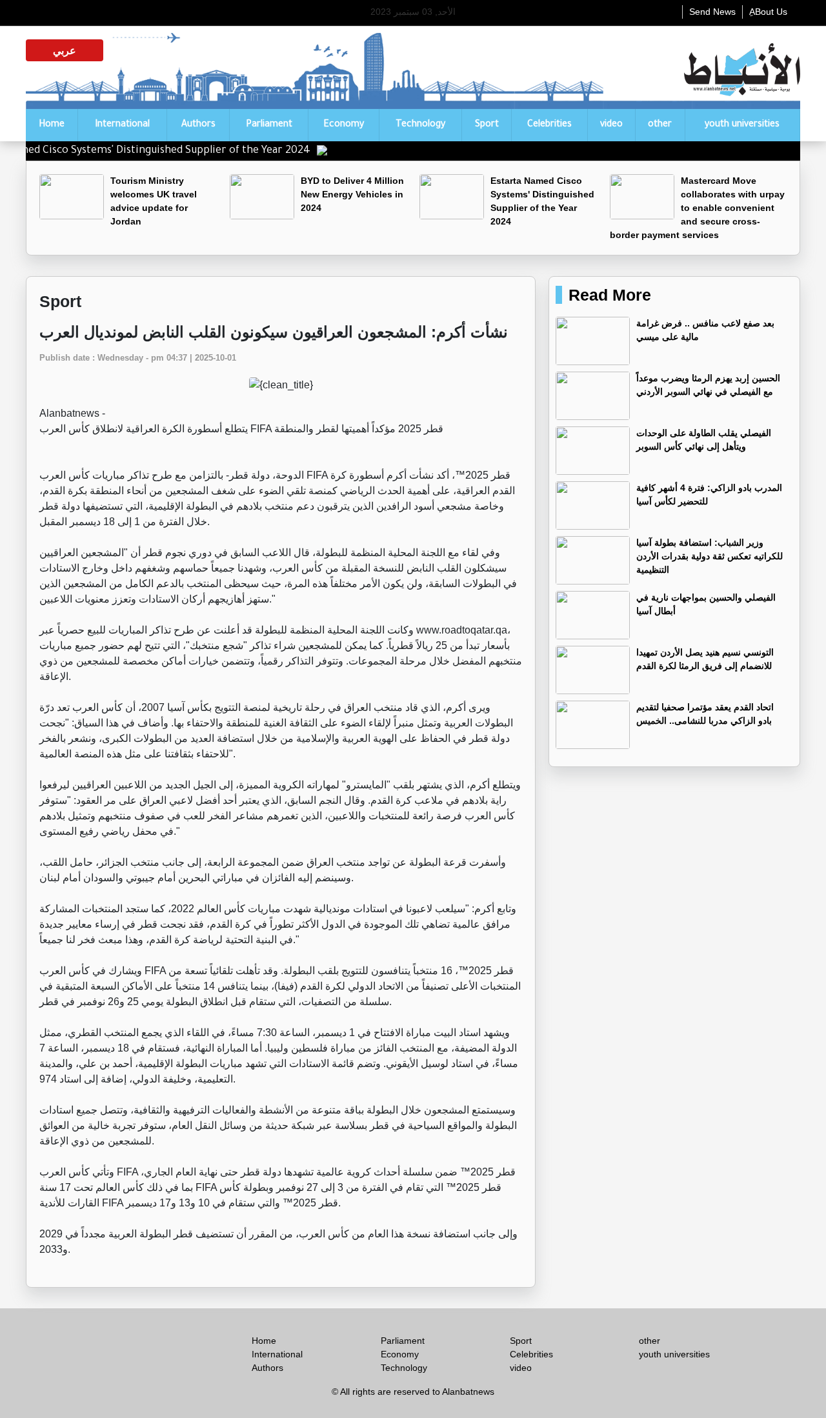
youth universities (742, 125)
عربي (64, 50)
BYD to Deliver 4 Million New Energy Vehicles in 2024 (352, 194)
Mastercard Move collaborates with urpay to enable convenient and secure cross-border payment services (697, 207)
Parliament (269, 125)
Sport (487, 125)
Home (52, 125)
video (611, 125)
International (122, 125)
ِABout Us (768, 11)
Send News (712, 11)
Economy (343, 125)
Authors (198, 125)
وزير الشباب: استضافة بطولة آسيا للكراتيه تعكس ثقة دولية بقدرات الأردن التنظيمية (709, 556)
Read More (610, 295)
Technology (420, 125)
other (660, 125)
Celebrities (549, 125)
